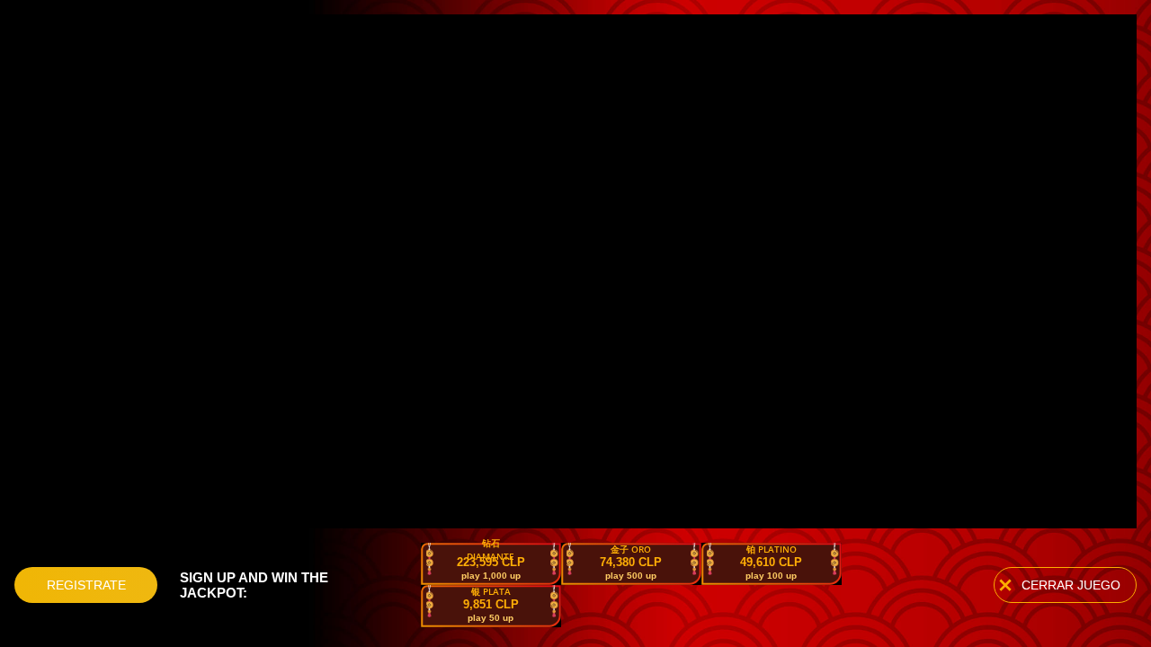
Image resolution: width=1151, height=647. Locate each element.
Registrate (86, 585)
